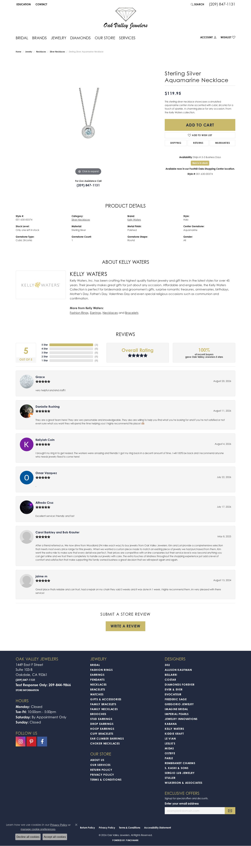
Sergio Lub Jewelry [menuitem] (180, 773)
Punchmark (132, 840)
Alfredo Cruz (44, 502)
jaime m (41, 576)
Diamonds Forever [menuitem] (180, 684)
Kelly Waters (134, 219)
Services (127, 38)
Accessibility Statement (157, 827)
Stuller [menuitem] (170, 777)
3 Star (45, 352)
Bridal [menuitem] (95, 665)
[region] (88, 117)
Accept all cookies (55, 836)
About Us (97, 760)
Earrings (95, 312)
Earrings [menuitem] (97, 674)
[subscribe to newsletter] (230, 810)
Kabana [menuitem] (171, 723)
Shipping (175, 142)
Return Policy (101, 769)
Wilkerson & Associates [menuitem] (183, 782)
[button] (23, 4)
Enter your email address (182, 803)
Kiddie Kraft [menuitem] (174, 733)
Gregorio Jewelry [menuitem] (179, 704)
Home (18, 51)
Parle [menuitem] (169, 758)
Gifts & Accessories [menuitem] (105, 699)
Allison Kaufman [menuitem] (178, 669)
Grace (40, 377)
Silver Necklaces (57, 51)
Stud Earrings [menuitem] (101, 719)
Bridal (22, 38)
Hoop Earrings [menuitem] (102, 728)
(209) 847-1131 (88, 185)
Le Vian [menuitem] (170, 738)
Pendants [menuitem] (97, 679)
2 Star (45, 356)
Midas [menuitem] (169, 748)
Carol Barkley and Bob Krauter (57, 532)
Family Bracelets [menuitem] (103, 704)
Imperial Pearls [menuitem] (177, 714)
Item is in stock (200, 163)
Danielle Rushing (47, 406)
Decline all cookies (27, 836)
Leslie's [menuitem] (170, 743)
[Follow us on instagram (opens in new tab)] (20, 741)
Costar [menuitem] (170, 679)
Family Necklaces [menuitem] (104, 709)
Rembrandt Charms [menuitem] (180, 763)
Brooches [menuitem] (98, 714)
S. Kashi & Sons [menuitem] (176, 768)
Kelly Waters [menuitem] (174, 728)
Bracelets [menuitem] (97, 689)
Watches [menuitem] (97, 694)
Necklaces (41, 51)
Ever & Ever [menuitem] (174, 689)
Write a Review (125, 626)
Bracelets (131, 312)
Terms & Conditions (105, 779)
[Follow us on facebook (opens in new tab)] (42, 741)
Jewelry (58, 38)
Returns (198, 142)
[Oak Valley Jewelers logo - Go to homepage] (126, 18)
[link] (41, 4)
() (96, 344)
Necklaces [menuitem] (98, 684)
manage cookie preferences (38, 829)
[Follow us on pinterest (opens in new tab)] (31, 741)
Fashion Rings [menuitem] (101, 669)
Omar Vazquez (46, 473)
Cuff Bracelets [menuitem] (101, 733)
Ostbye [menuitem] (170, 753)
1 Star (45, 360)
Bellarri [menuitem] (171, 674)
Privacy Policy (102, 774)
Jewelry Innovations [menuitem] (181, 719)
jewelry (28, 51)
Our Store (105, 38)
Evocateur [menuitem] (173, 694)
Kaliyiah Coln (45, 440)
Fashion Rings (79, 312)
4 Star (45, 348)
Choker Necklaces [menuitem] (105, 743)
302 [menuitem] (167, 665)
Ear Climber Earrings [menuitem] (107, 738)
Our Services (100, 764)
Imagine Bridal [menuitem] (176, 709)
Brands (39, 38)
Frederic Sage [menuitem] (175, 699)
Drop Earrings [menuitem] (101, 723)
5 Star (45, 344)
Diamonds (80, 38)
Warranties (222, 142)
